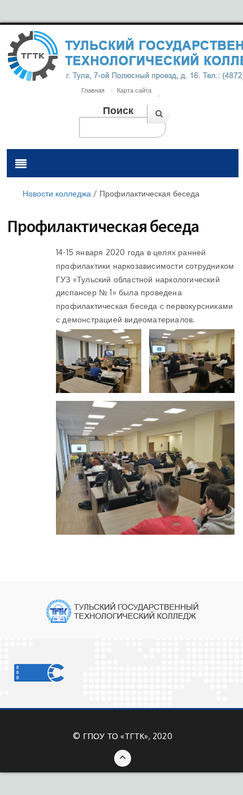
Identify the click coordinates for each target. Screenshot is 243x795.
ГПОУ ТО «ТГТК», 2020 (127, 736)
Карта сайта (134, 90)
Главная (93, 90)
